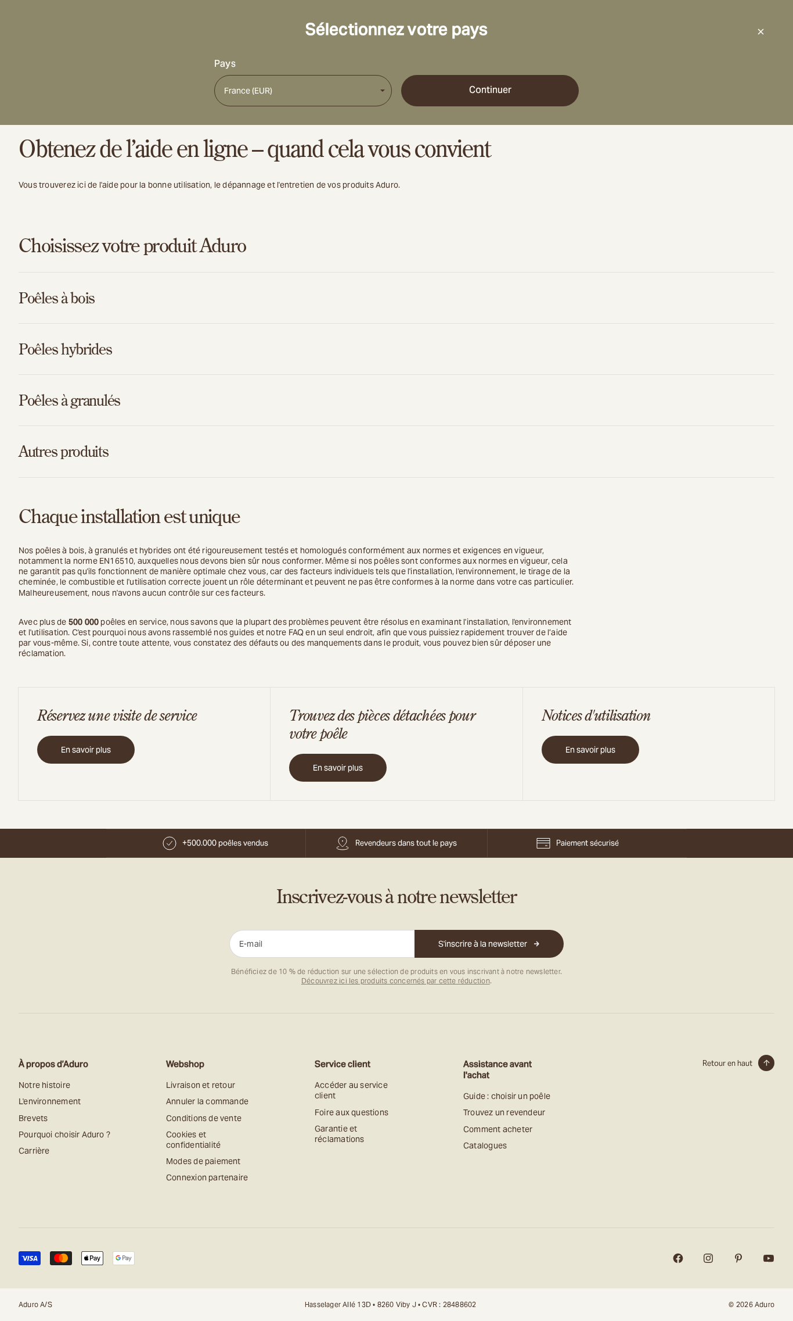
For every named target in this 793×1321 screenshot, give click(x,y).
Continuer (490, 90)
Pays (225, 64)
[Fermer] (760, 31)
